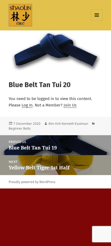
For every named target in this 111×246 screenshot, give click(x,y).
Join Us (70, 105)
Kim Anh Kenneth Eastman (68, 123)
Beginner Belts (20, 128)
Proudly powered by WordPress (32, 182)
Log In (27, 105)
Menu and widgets (96, 20)
